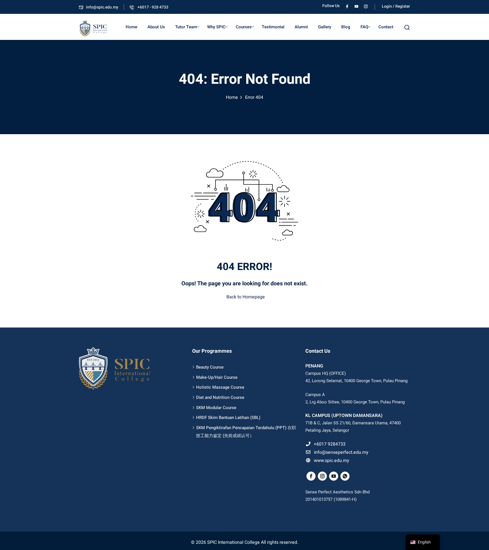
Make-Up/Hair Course (216, 377)
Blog (345, 27)
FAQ (364, 27)
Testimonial (273, 27)
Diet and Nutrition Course (220, 397)
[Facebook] (347, 6)
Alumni (301, 27)
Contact (385, 27)
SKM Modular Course (216, 408)
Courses (244, 27)
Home (131, 27)
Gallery (324, 27)
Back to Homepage (245, 297)
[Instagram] (366, 6)
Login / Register (396, 6)
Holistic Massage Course (220, 387)
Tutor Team (186, 27)
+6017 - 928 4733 (152, 7)
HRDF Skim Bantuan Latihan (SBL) (228, 417)
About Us (156, 27)
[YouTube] (356, 6)
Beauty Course (210, 367)
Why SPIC (216, 27)
